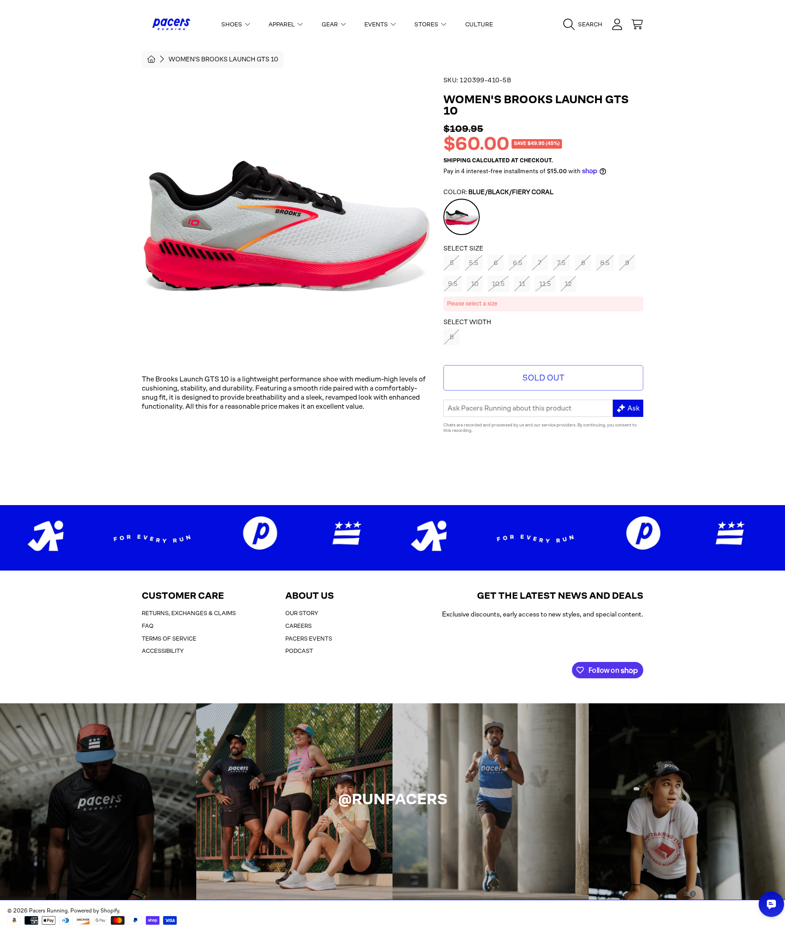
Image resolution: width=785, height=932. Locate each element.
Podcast (299, 650)
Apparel (282, 24)
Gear (330, 24)
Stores (427, 24)
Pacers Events (308, 638)
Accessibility (163, 650)
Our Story (301, 613)
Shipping (457, 160)
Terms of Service (169, 638)
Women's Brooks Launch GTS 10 (223, 59)
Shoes (232, 24)
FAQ (148, 625)
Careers (298, 625)
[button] (585, 25)
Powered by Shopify (94, 910)
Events (376, 24)
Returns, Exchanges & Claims (189, 613)
